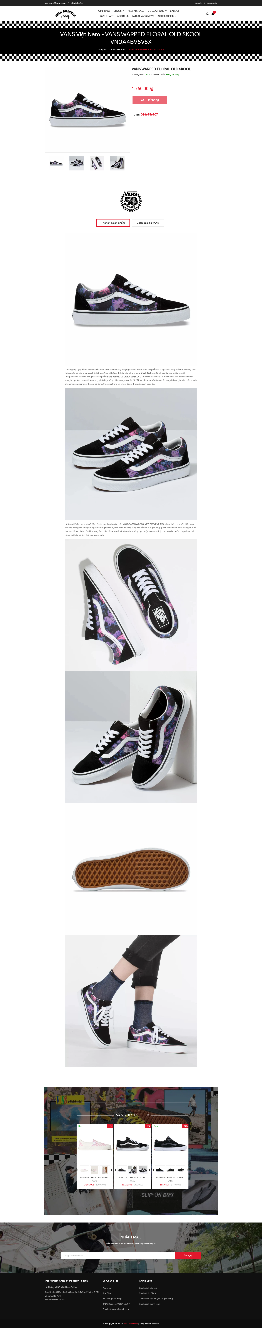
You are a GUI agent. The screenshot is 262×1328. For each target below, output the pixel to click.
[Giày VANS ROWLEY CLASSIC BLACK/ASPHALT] (170, 1144)
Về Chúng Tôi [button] (110, 1280)
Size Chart (107, 1293)
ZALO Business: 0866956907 (116, 1304)
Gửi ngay (188, 1255)
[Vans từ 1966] (131, 200)
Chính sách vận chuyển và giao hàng (156, 1298)
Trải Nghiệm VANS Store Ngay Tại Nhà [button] (66, 1280)
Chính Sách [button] (145, 1280)
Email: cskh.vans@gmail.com (116, 1309)
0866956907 (77, 3)
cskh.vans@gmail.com (55, 3)
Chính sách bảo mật (148, 1288)
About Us (107, 1288)
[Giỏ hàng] (213, 13)
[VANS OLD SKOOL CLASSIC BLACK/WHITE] (132, 1144)
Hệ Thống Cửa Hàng (112, 1298)
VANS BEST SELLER (132, 1115)
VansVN (155, 1323)
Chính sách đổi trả (147, 1293)
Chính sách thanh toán (149, 1304)
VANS (94, 1181)
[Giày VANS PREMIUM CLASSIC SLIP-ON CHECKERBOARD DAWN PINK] (95, 1144)
